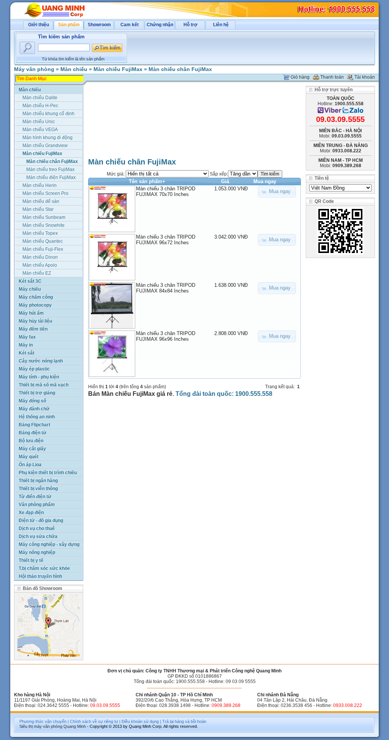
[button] (277, 192)
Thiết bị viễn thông (38, 488)
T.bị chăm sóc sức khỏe (44, 568)
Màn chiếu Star (38, 209)
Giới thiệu (38, 24)
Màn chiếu (73, 69)
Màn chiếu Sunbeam (43, 217)
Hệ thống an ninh (37, 416)
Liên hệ (221, 24)
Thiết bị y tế (31, 560)
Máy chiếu (30, 289)
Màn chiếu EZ (36, 273)
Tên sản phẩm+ (147, 181)
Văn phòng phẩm (37, 504)
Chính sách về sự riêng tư (94, 721)
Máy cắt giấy (32, 448)
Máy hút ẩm (31, 313)
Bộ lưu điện (31, 440)
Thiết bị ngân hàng (38, 480)
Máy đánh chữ (34, 408)
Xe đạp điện (31, 512)
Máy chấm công (36, 297)
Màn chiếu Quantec (42, 241)
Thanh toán (332, 77)
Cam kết (129, 24)
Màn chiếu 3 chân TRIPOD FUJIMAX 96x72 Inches (165, 239)
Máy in (26, 345)
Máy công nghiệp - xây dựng (49, 544)
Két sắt (26, 353)
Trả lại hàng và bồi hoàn (184, 721)
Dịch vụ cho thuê (37, 528)
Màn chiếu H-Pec (40, 105)
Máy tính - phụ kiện (39, 376)
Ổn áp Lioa (30, 464)
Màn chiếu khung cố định (48, 113)
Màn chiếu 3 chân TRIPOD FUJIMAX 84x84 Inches (165, 288)
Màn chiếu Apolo (39, 265)
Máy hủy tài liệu (35, 321)
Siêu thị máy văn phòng (40, 726)
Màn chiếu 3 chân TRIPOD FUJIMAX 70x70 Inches (165, 191)
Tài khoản (364, 77)
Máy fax (27, 337)
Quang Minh (74, 726)
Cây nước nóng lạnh (41, 361)
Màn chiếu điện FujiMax (51, 177)
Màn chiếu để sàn (40, 201)
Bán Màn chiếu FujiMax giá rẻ (130, 394)
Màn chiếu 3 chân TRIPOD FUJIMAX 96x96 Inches (165, 336)
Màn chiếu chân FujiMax (180, 69)
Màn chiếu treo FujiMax (50, 169)
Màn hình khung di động (47, 137)
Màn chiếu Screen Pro (45, 193)
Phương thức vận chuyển (42, 721)
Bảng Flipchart (34, 424)
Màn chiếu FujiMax (117, 69)
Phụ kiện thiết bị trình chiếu (48, 472)
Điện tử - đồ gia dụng (41, 520)
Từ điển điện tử (35, 496)
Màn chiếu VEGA (40, 129)
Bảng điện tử (32, 432)
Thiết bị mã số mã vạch (43, 384)
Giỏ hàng (300, 77)
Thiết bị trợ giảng (37, 392)
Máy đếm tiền (33, 329)
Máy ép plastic (34, 369)
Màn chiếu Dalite (39, 97)
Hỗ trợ (190, 24)
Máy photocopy (35, 305)
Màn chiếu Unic (38, 121)
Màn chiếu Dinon (40, 257)
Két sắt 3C (30, 281)
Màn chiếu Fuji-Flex (42, 249)
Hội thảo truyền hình (40, 576)
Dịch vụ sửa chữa (38, 536)
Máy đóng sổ (32, 400)
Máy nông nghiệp (37, 552)
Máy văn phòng (34, 69)
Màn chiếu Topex (40, 233)
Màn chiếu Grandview (45, 145)
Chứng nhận (160, 24)
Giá (225, 181)
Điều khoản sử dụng (140, 721)
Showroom (99, 24)
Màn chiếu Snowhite (43, 225)
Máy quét (28, 456)
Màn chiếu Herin (39, 185)
